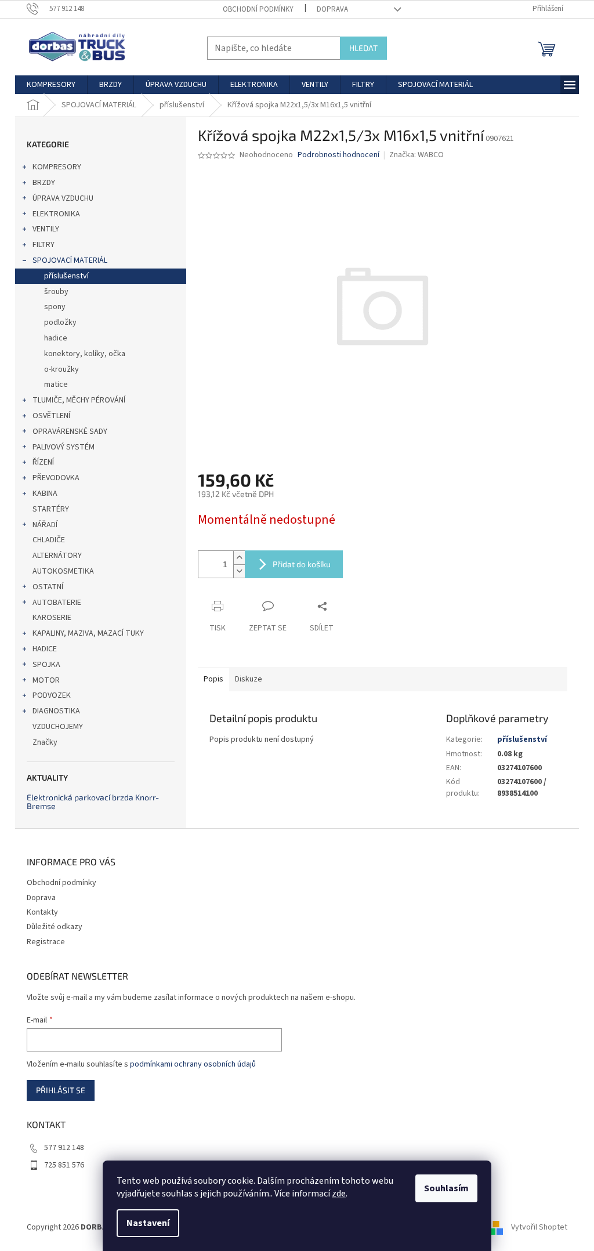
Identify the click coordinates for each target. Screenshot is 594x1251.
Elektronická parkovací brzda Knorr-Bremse (93, 802)
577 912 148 (64, 1148)
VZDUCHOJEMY (57, 727)
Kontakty (42, 912)
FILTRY (43, 245)
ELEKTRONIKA (56, 214)
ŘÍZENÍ (43, 462)
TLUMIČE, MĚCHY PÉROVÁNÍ (78, 400)
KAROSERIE (51, 617)
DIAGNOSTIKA (56, 711)
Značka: (416, 155)
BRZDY (43, 182)
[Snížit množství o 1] (239, 571)
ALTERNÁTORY (57, 555)
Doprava (332, 9)
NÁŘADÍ (44, 525)
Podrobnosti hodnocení (338, 155)
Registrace (46, 942)
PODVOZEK (51, 695)
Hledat (363, 48)
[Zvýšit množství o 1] (239, 557)
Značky (44, 742)
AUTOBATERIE (56, 602)
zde (339, 1193)
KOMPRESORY (56, 167)
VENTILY (45, 229)
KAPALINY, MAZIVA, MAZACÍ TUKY (88, 633)
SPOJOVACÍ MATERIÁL (69, 260)
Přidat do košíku (302, 564)
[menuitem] (51, 84)
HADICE (44, 649)
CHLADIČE (48, 540)
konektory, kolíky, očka (84, 354)
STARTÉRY (50, 509)
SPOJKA (46, 664)
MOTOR (46, 680)
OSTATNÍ (47, 587)
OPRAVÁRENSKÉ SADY (69, 431)
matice (56, 384)
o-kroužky (61, 369)
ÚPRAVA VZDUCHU (62, 198)
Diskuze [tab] (248, 679)
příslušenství (66, 276)
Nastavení (147, 1223)
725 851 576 (64, 1165)
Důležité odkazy (54, 927)
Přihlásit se (60, 1090)
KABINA (44, 493)
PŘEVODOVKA (55, 478)
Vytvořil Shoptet (539, 1227)
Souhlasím (446, 1188)
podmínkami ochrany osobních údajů (193, 1064)
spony (55, 307)
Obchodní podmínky (258, 9)
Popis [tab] (213, 679)
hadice (55, 338)
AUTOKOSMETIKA (63, 571)
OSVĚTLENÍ (51, 416)
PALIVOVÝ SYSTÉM (63, 447)
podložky (60, 322)
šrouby (56, 292)
